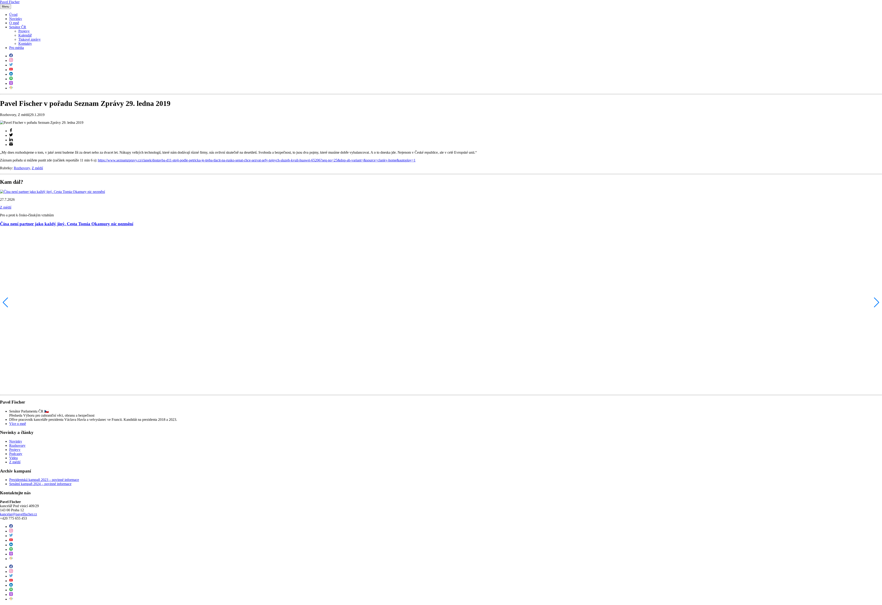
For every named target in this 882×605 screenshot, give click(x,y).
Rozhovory (22, 168)
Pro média (16, 48)
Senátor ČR (17, 27)
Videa (13, 458)
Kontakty (25, 43)
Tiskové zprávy (29, 39)
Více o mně (17, 424)
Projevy (24, 31)
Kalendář (25, 35)
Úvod (13, 15)
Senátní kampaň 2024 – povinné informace (40, 484)
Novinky (15, 19)
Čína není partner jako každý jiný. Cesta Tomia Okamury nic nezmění (66, 223)
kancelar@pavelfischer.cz (18, 514)
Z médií (37, 168)
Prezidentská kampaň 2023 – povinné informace (44, 480)
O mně (14, 23)
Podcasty (15, 454)
